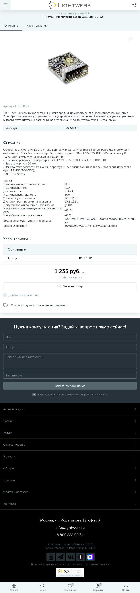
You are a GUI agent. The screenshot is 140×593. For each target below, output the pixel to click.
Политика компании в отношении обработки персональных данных (70, 564)
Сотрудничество (14, 444)
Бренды (8, 421)
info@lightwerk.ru (70, 527)
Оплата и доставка (15, 492)
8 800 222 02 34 (70, 535)
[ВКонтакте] (70, 557)
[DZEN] (80, 557)
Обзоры (8, 468)
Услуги (7, 433)
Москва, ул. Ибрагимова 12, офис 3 (70, 520)
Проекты (9, 480)
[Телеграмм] (60, 557)
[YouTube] (50, 557)
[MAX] (90, 557)
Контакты (9, 503)
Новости (9, 456)
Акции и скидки (13, 409)
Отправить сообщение (70, 386)
